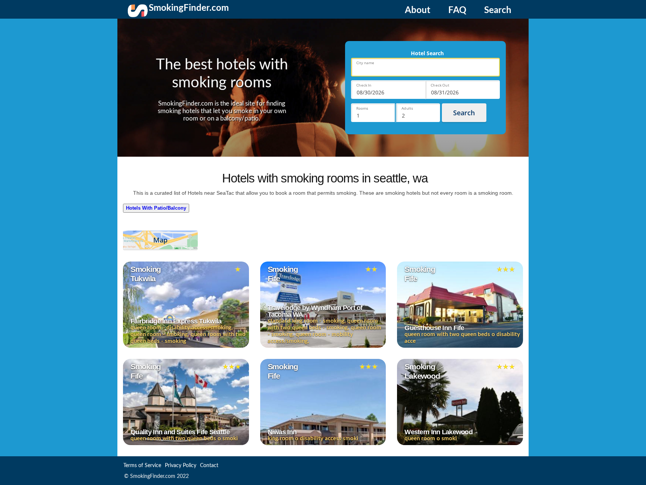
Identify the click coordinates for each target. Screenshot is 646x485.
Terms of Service (142, 465)
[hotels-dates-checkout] (462, 89)
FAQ (457, 10)
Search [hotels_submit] (464, 112)
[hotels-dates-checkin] (388, 89)
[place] (425, 67)
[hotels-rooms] (373, 112)
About (417, 10)
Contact (209, 465)
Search (497, 10)
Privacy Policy (180, 465)
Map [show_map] (160, 239)
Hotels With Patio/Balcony (156, 208)
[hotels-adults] (418, 112)
